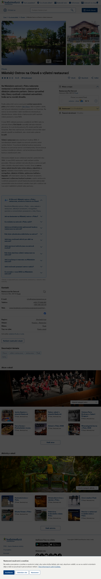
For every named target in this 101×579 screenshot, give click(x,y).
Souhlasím (9, 572)
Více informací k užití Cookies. (49, 567)
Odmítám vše (22, 572)
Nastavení (35, 572)
